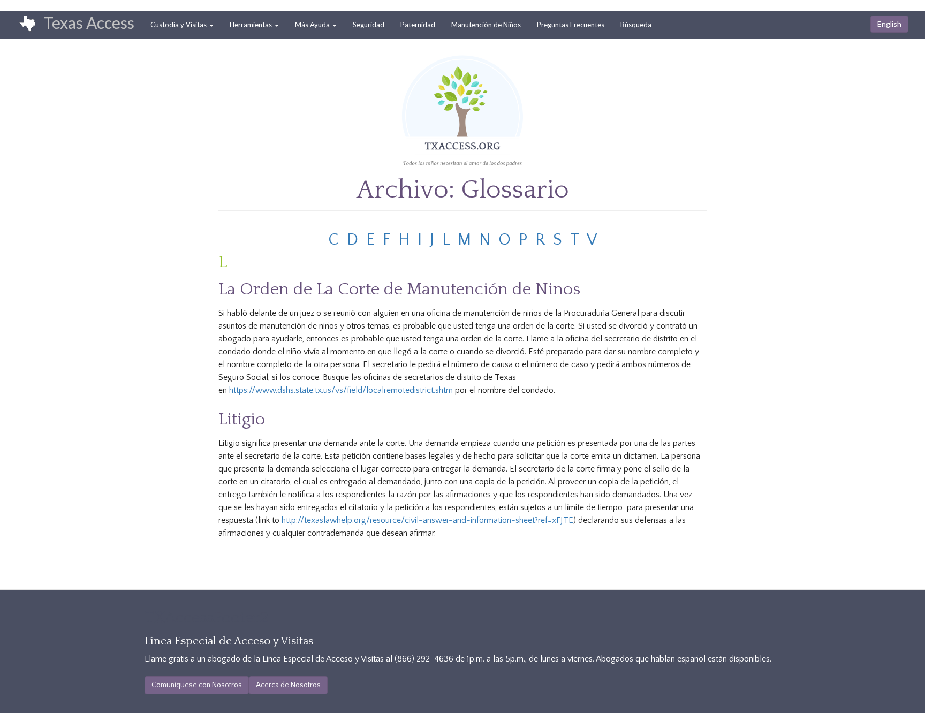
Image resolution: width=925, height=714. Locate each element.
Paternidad (417, 24)
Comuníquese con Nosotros (196, 685)
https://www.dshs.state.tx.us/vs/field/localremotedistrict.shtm (341, 390)
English (889, 23)
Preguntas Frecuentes (570, 24)
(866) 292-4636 (424, 659)
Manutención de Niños (486, 24)
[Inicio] (22, 24)
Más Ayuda (313, 24)
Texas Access (88, 22)
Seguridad (368, 24)
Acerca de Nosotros (288, 685)
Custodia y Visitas (179, 24)
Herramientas (252, 24)
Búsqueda (635, 24)
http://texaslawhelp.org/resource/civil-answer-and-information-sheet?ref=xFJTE (427, 520)
